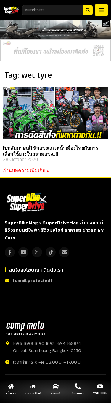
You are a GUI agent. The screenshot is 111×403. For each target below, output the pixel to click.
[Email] (64, 252)
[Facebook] (10, 252)
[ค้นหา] (88, 10)
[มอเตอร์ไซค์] (33, 386)
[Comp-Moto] (25, 328)
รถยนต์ (55, 393)
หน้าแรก (11, 393)
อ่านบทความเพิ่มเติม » (26, 170)
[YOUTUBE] (100, 386)
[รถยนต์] (56, 386)
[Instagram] (37, 252)
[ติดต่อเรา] (78, 386)
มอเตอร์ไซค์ (33, 393)
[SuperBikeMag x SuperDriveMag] (28, 202)
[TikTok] (51, 252)
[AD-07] (55, 50)
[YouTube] (23, 252)
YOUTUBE (100, 393)
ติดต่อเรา (78, 393)
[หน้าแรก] (11, 386)
